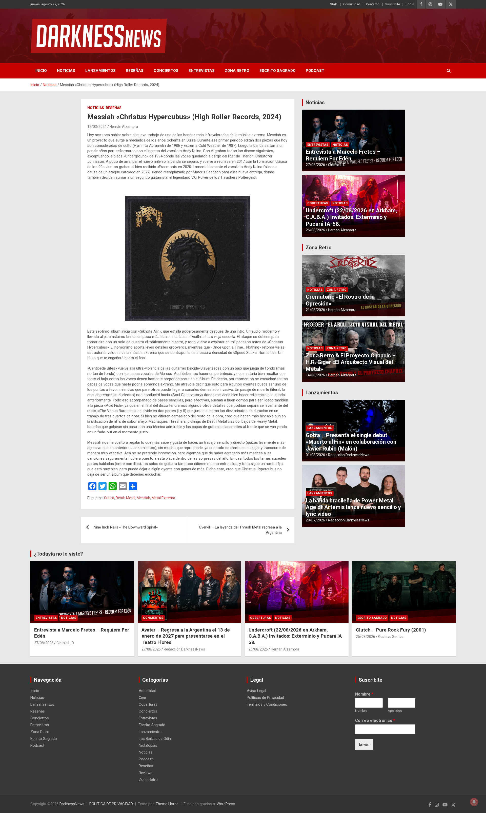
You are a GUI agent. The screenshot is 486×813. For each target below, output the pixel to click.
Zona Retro (237, 70)
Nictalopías (148, 745)
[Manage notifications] (474, 802)
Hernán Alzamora (124, 127)
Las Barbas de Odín (155, 738)
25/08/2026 (365, 637)
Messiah (143, 498)
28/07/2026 (315, 520)
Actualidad (147, 690)
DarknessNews (71, 804)
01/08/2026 (315, 455)
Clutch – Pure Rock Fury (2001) (391, 630)
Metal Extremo (163, 498)
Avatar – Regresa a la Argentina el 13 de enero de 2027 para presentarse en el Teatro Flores (185, 636)
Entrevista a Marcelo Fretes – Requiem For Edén (343, 155)
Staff (333, 4)
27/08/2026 (315, 165)
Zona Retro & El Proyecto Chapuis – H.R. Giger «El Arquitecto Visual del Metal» (351, 362)
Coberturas (317, 203)
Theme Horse (167, 804)
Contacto (372, 4)
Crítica (109, 498)
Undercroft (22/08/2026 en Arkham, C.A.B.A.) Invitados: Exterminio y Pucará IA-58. (351, 217)
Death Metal (125, 498)
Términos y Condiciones (267, 704)
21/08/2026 (315, 310)
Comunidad (351, 4)
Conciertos (166, 70)
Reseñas (135, 70)
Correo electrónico (375, 720)
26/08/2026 (315, 230)
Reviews (145, 772)
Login (410, 4)
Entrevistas (202, 70)
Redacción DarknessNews (348, 455)
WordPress (226, 804)
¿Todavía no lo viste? (58, 554)
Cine (142, 697)
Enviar (364, 744)
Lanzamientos (100, 70)
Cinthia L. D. (337, 165)
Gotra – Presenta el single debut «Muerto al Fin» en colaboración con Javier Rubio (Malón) (351, 442)
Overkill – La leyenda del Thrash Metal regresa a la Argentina (240, 530)
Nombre (364, 694)
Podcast (315, 70)
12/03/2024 (97, 127)
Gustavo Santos (390, 637)
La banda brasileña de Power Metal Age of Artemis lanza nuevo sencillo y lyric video (353, 507)
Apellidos (395, 711)
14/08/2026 (315, 375)
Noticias (66, 70)
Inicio (41, 70)
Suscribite (392, 4)
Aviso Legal (256, 690)
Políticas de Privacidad (265, 697)
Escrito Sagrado (277, 70)
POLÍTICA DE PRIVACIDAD (111, 804)
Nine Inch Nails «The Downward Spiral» (126, 527)
